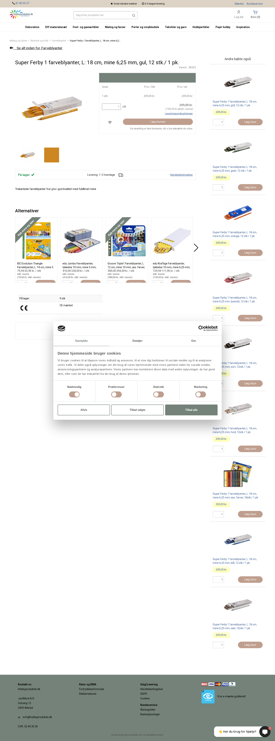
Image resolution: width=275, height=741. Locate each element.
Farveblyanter (59, 40)
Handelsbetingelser (181, 174)
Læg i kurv (250, 121)
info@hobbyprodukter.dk (37, 717)
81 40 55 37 (22, 3)
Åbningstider (147, 709)
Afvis (83, 409)
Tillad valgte (137, 409)
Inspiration (243, 27)
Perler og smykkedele (145, 27)
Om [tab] (193, 340)
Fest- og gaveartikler (86, 27)
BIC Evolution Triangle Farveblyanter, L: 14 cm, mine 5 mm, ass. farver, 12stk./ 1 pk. (35, 267)
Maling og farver (18, 40)
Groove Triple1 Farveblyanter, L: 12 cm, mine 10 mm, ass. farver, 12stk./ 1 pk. (126, 267)
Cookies (145, 698)
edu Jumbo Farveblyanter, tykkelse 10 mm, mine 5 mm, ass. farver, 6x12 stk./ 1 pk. (79, 267)
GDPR (143, 693)
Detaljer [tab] (137, 340)
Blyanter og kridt (39, 40)
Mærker (239, 3)
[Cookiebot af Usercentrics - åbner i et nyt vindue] (201, 328)
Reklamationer (88, 693)
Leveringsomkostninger (179, 113)
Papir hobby (223, 27)
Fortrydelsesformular (91, 689)
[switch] (116, 394)
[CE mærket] (23, 307)
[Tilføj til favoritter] (110, 122)
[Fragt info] (120, 174)
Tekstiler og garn (176, 27)
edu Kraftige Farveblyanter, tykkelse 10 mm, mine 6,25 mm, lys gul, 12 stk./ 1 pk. (171, 267)
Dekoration (32, 27)
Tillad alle (191, 409)
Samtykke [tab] (81, 340)
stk (123, 106)
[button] (134, 15)
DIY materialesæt (56, 27)
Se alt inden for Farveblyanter (37, 48)
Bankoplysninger (150, 714)
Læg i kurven (158, 121)
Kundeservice (255, 3)
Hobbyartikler (201, 27)
